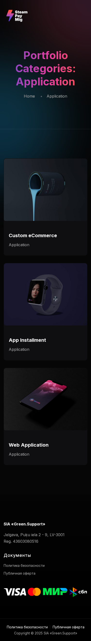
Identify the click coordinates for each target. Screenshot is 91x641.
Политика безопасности (24, 565)
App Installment (27, 340)
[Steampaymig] (18, 9)
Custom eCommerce (33, 235)
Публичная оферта (19, 573)
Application (19, 244)
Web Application (29, 445)
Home (29, 96)
